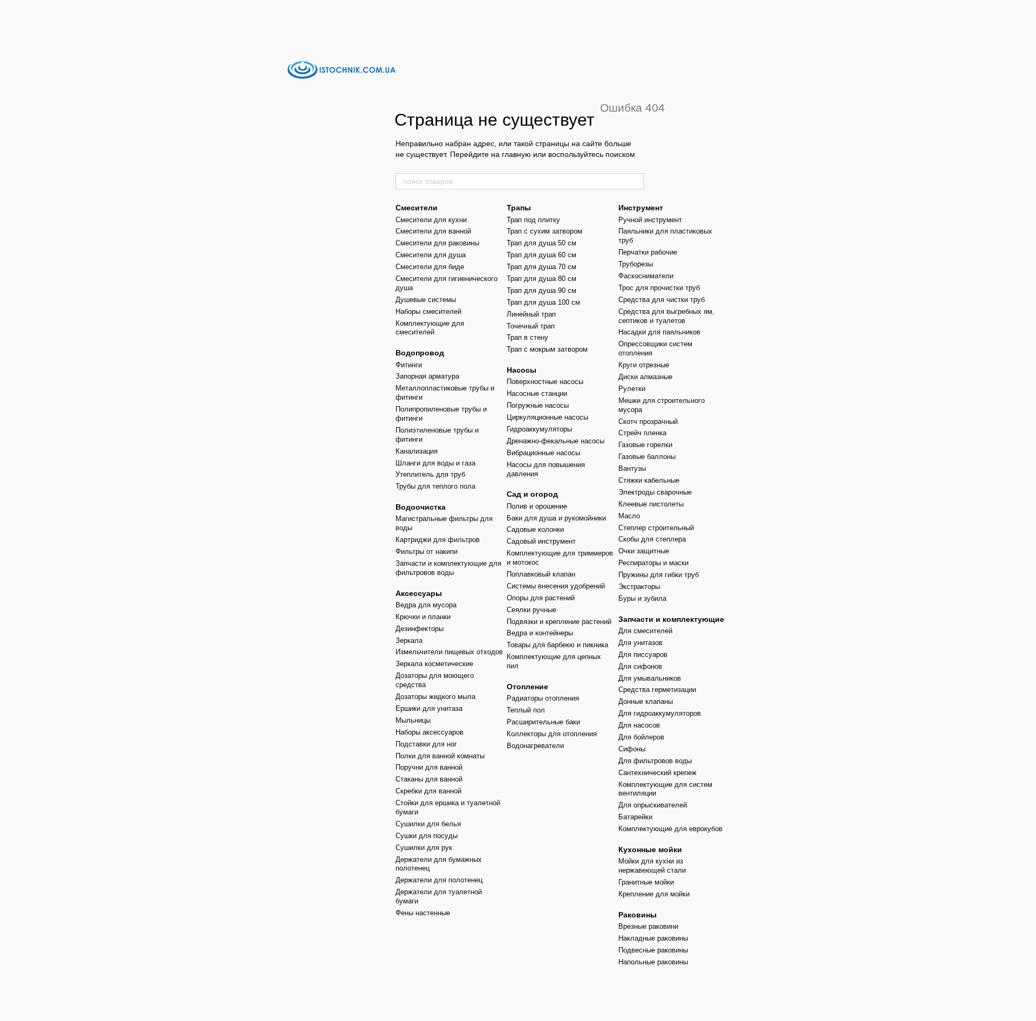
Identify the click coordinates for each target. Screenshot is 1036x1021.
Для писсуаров (642, 654)
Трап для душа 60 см (541, 255)
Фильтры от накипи (427, 551)
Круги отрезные (643, 365)
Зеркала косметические (434, 664)
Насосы (521, 370)
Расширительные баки (543, 722)
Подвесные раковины (653, 950)
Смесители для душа (431, 255)
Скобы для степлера (652, 539)
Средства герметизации (657, 690)
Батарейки (635, 817)
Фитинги (409, 365)
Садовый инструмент (541, 541)
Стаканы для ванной (429, 779)
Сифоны (631, 749)
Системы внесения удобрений (556, 586)
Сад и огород (532, 494)
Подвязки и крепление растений (559, 622)
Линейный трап (531, 314)
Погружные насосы (538, 405)
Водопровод (420, 352)
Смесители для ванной (433, 231)
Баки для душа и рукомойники (556, 518)
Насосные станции (537, 393)
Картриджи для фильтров (438, 540)
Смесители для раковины (437, 243)
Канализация (417, 451)
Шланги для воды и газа (435, 463)
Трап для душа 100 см (543, 302)
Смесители (417, 207)
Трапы (519, 207)
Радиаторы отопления (543, 698)
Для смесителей (645, 631)
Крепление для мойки (654, 894)
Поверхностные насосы (545, 382)
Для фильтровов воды (655, 761)
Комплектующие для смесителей (430, 328)
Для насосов (639, 725)
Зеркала (409, 640)
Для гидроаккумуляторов (659, 713)
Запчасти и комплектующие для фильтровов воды (448, 568)
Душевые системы (426, 300)
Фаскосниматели (645, 276)
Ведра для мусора (426, 605)
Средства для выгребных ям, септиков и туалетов (666, 316)
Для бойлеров (641, 737)
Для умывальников (649, 678)
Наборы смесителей (428, 311)
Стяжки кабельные (648, 480)
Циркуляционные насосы (547, 417)
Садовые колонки (535, 529)
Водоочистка (421, 507)
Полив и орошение (537, 506)
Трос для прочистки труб (659, 288)
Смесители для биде (430, 267)
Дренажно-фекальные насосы (555, 441)
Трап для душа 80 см (541, 279)
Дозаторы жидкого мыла (435, 697)
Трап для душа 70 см (541, 267)
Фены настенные (423, 913)
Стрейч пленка (642, 433)
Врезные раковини (648, 926)
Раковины (637, 914)
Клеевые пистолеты (651, 504)
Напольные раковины (653, 962)
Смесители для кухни (431, 220)
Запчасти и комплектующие (671, 619)
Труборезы (635, 264)
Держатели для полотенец (439, 880)
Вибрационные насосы (543, 453)
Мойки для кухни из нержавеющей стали (652, 865)
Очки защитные (643, 551)
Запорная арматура (427, 376)
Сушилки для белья (428, 824)
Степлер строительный (656, 528)
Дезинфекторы (420, 629)
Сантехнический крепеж (657, 773)
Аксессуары (419, 593)
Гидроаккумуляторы (539, 429)
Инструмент (640, 207)
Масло (629, 516)
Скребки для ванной (428, 791)
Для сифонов (640, 666)
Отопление (527, 686)
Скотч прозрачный (648, 421)
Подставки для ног (426, 744)
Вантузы (632, 468)
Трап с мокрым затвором (547, 349)
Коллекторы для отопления (552, 734)
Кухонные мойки (650, 849)
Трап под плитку (533, 220)
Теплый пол (526, 710)
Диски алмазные (645, 377)
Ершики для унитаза (429, 708)
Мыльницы (413, 720)
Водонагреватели (535, 746)
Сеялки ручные (531, 610)
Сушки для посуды (427, 836)
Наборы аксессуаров (430, 732)
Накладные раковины (653, 938)
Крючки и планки (423, 617)
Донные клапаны (645, 701)
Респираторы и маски (653, 563)
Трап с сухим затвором (544, 231)
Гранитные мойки (646, 882)
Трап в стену (527, 337)
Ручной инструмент (650, 220)
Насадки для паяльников (659, 332)
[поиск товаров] (635, 181)
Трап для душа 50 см (541, 243)
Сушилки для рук (424, 848)
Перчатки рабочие (647, 252)
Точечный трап (531, 326)
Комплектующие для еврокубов (670, 829)
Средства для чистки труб (661, 300)
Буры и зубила (642, 598)
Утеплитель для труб (430, 474)
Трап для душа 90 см (541, 290)
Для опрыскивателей (652, 805)
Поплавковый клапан (541, 574)
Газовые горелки (645, 445)
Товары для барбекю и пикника (557, 645)
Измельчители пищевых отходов (449, 652)
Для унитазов (640, 643)
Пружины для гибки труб (658, 575)
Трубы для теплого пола (435, 486)
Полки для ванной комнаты (440, 756)
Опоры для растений (541, 598)
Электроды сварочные (655, 492)
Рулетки (631, 389)
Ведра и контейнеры (540, 633)
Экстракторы (639, 587)
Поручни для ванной (429, 767)
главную (516, 154)
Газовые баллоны (647, 457)
